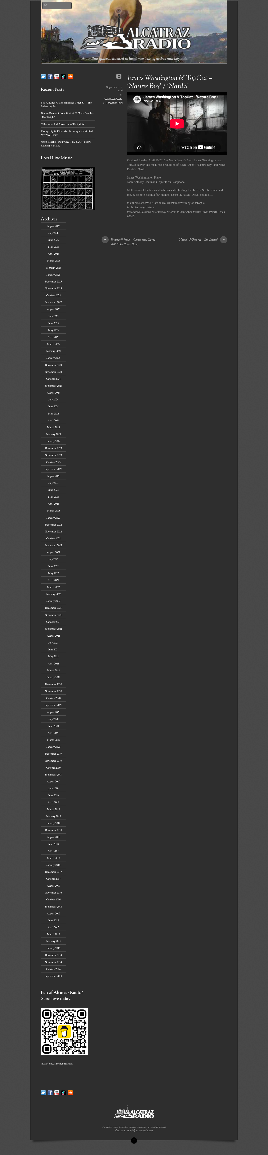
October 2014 (53, 969)
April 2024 (53, 420)
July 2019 (53, 788)
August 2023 (53, 476)
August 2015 (53, 913)
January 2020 (53, 746)
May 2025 (53, 330)
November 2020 (53, 691)
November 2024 (53, 372)
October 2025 (53, 295)
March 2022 (53, 587)
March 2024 (53, 427)
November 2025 (53, 288)
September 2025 (53, 302)
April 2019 (53, 802)
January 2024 (53, 441)
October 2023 (53, 462)
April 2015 (53, 927)
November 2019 (53, 761)
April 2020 (53, 733)
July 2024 (53, 399)
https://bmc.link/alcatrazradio (57, 1063)
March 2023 (53, 510)
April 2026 (53, 253)
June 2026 (53, 240)
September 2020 (53, 705)
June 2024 (53, 406)
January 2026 (53, 274)
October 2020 (53, 698)
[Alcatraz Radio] (136, 51)
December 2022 (53, 524)
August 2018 (53, 837)
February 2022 (53, 594)
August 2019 (53, 781)
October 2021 (53, 622)
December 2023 (53, 448)
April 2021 (53, 663)
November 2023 (53, 455)
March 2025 (53, 344)
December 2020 (53, 684)
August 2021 (53, 635)
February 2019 (53, 816)
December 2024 (53, 365)
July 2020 (53, 719)
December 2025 (53, 281)
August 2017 (53, 885)
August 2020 (53, 712)
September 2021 (53, 629)
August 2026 (53, 226)
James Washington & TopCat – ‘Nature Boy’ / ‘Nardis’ (169, 82)
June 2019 (53, 795)
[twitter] (43, 76)
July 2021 (53, 642)
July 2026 (53, 233)
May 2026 (53, 247)
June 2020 (53, 726)
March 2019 (53, 809)
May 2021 (53, 656)
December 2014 (53, 955)
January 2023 (53, 517)
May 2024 (53, 413)
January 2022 (53, 601)
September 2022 (53, 545)
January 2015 (53, 948)
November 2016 (53, 892)
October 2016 (53, 899)
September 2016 (53, 906)
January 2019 (53, 823)
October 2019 (53, 767)
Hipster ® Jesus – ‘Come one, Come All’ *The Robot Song (130, 242)
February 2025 (53, 351)
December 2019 (53, 753)
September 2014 (53, 976)
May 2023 (53, 497)
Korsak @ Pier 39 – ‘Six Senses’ (202, 240)
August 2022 (53, 552)
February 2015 (53, 941)
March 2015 (53, 934)
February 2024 (53, 434)
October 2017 (53, 878)
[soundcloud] (70, 76)
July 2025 (53, 316)
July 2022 (53, 559)
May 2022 (53, 573)
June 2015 (53, 920)
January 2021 (53, 677)
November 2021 (53, 615)
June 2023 (53, 490)
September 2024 (53, 385)
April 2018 (53, 851)
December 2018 (53, 830)
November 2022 (53, 531)
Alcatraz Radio (113, 99)
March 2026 (53, 260)
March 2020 (53, 740)
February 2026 (53, 267)
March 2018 (53, 858)
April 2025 (53, 337)
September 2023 (53, 469)
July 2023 (53, 483)
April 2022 (53, 580)
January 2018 (53, 865)
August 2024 (53, 392)
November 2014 (53, 962)
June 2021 (53, 649)
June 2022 (53, 566)
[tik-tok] (63, 76)
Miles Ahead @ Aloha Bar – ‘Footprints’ (63, 124)
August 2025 (53, 309)
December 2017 (53, 872)
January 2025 (53, 358)
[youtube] (56, 76)
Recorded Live (114, 103)
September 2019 (53, 774)
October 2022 (53, 538)
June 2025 (53, 323)
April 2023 (53, 503)
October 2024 (53, 379)
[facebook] (50, 76)
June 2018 (53, 844)
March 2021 (53, 670)
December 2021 (53, 608)
